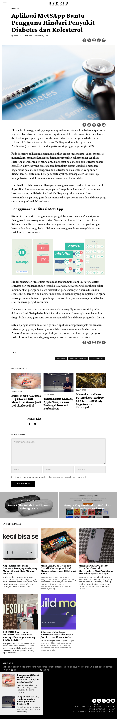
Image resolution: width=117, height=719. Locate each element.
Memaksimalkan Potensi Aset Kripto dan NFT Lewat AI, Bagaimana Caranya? (90, 401)
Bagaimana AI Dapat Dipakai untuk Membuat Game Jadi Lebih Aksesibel (26, 400)
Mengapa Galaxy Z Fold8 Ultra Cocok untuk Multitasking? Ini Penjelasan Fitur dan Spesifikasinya (96, 569)
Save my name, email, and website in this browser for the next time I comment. (50, 477)
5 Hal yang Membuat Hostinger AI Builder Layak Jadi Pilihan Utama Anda (57, 634)
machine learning (78, 358)
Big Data (61, 358)
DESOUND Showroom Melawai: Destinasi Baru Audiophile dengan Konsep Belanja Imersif (19, 636)
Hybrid (15, 9)
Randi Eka (18, 36)
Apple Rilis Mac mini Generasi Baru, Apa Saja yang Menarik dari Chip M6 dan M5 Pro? (20, 569)
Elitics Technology (22, 130)
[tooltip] (84, 40)
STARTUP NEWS (97, 358)
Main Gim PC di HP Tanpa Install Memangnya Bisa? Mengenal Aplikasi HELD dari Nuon (58, 569)
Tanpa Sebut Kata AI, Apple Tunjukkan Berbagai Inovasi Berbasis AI (58, 403)
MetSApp (60, 142)
